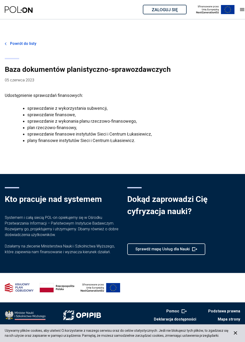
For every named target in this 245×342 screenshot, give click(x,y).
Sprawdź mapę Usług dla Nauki (162, 251)
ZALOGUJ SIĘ (168, 10)
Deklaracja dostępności (175, 319)
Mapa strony (229, 319)
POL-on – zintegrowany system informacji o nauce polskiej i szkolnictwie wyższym (19, 9)
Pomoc (175, 311)
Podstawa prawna (224, 311)
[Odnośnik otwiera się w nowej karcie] (25, 315)
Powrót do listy (23, 43)
